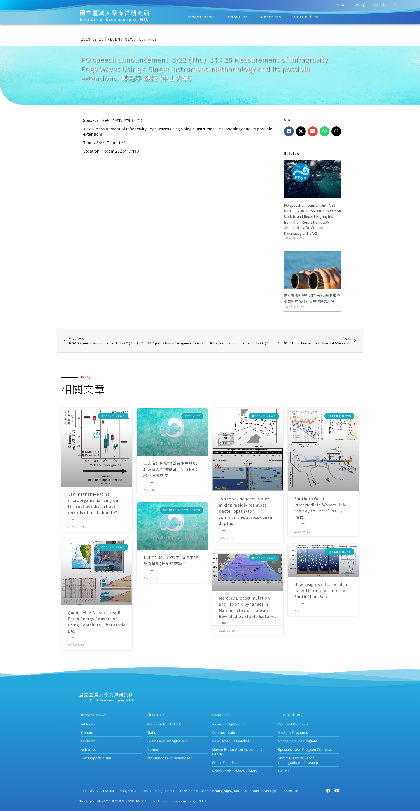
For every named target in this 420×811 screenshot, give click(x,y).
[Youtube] (337, 791)
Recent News (200, 16)
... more (73, 519)
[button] (395, 5)
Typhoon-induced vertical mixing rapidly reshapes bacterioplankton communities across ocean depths (245, 511)
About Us (238, 16)
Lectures (148, 39)
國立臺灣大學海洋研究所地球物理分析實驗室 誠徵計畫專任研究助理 (312, 298)
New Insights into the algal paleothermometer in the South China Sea (321, 590)
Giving (359, 4)
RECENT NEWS (121, 39)
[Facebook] (328, 791)
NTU (340, 4)
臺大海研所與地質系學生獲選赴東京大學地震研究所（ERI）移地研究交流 (171, 469)
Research (271, 16)
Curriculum (306, 16)
